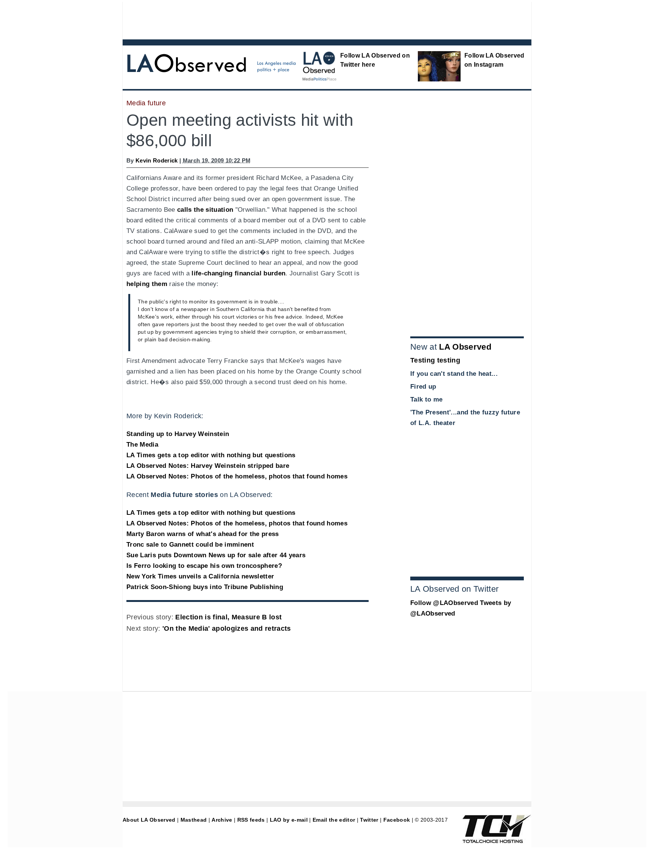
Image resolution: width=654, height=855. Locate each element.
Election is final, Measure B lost (228, 617)
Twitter (369, 820)
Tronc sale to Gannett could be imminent (190, 544)
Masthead (194, 820)
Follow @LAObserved (444, 602)
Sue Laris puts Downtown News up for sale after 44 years (215, 555)
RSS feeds (251, 820)
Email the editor (334, 820)
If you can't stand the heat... (454, 373)
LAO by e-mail (289, 820)
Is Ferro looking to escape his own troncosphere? (204, 565)
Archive (222, 820)
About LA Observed (149, 820)
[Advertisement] (306, 19)
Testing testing (435, 360)
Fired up (423, 386)
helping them (146, 284)
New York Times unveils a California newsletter (200, 576)
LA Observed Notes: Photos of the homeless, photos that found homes (236, 476)
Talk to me (426, 399)
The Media (142, 444)
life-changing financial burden (238, 273)
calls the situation (205, 209)
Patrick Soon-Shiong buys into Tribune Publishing (204, 587)
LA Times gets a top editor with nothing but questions (211, 455)
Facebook (396, 820)
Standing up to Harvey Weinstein (177, 434)
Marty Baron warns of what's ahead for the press (202, 534)
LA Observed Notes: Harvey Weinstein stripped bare (207, 465)
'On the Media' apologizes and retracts (226, 628)
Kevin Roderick (156, 160)
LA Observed (465, 347)
